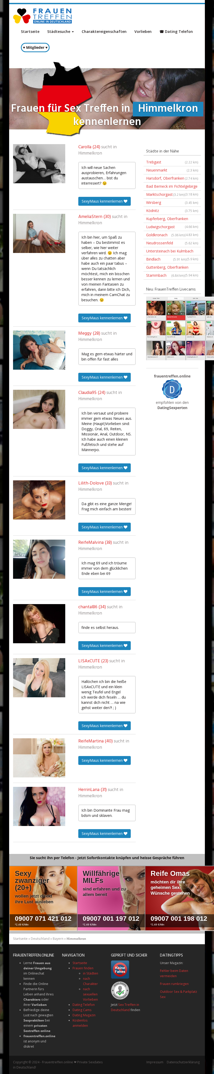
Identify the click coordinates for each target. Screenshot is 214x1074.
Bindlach (166, 259)
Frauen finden (83, 968)
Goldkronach (165, 234)
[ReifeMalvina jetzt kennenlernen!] (39, 559)
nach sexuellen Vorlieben (90, 994)
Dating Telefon (84, 1004)
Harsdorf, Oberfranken (172, 178)
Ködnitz (172, 210)
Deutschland (40, 938)
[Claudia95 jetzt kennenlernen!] (39, 409)
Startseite (30, 31)
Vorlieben (143, 31)
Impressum (154, 1062)
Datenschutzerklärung (183, 1062)
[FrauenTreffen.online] (43, 16)
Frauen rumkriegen (174, 984)
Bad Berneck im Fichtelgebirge (172, 187)
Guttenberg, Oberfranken (172, 268)
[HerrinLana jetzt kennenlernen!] (39, 806)
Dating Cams (82, 1010)
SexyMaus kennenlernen (103, 201)
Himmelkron (90, 153)
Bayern (58, 938)
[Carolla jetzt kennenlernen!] (39, 163)
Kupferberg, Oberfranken (172, 219)
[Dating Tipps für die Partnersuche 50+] (172, 388)
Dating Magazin (84, 1015)
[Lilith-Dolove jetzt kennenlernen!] (39, 500)
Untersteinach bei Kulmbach (172, 252)
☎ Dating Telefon (176, 31)
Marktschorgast (165, 194)
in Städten (90, 973)
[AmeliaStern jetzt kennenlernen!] (39, 233)
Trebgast (172, 162)
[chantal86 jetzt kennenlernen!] (39, 623)
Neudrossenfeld (172, 242)
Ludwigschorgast (172, 227)
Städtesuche (59, 31)
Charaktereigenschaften (104, 31)
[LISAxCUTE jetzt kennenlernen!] (39, 677)
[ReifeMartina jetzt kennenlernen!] (39, 757)
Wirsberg (172, 202)
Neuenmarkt (172, 170)
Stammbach (165, 275)
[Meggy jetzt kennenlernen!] (39, 350)
